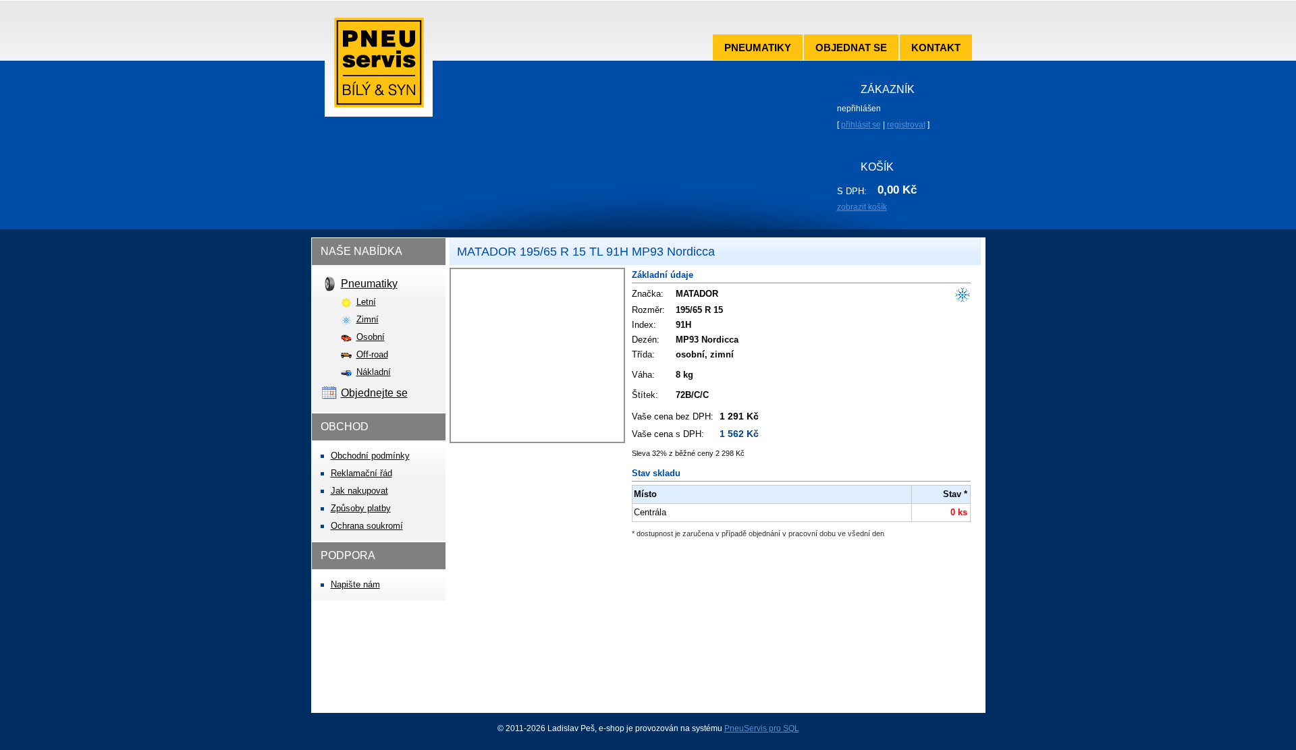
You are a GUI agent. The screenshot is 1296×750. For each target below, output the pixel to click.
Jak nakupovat (359, 491)
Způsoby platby (361, 508)
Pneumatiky (757, 47)
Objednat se (851, 47)
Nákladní (373, 372)
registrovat (906, 124)
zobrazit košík (862, 207)
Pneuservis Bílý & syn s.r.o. (379, 67)
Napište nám (355, 584)
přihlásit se (861, 124)
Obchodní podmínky (370, 456)
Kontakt (936, 47)
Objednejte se (374, 393)
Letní (366, 302)
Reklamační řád (361, 473)
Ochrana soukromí (367, 526)
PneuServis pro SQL (761, 728)
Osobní (370, 337)
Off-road (372, 354)
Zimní (367, 319)
